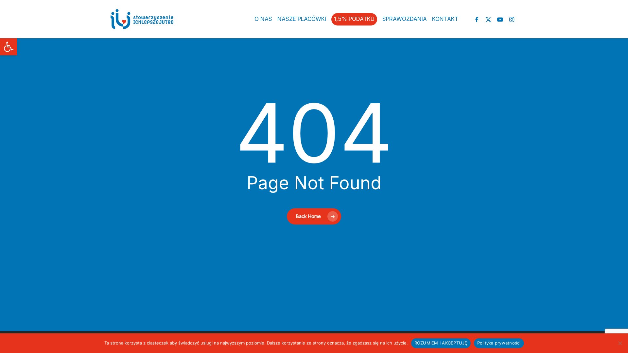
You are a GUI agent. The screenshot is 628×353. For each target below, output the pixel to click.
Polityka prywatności (499, 342)
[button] (8, 46)
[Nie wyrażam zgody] (620, 343)
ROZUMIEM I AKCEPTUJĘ (440, 342)
